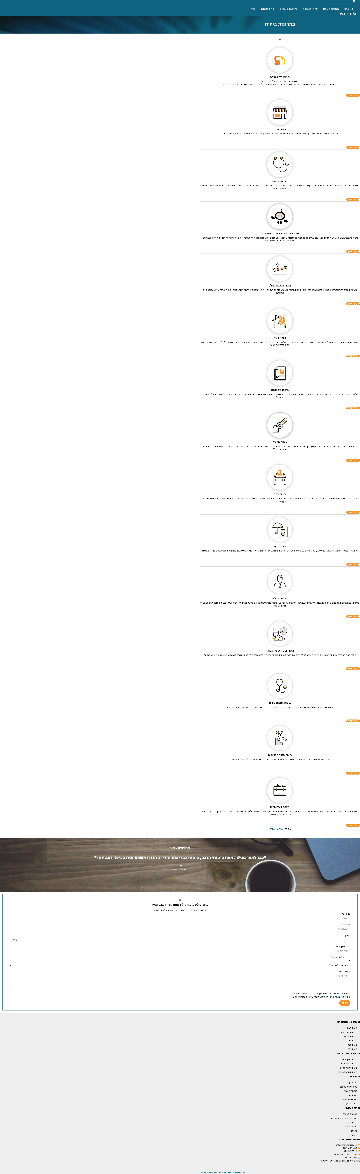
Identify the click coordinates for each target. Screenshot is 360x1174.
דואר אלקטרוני (343, 946)
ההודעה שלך (344, 971)
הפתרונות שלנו (331, 8)
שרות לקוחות (267, 8)
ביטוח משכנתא (350, 1036)
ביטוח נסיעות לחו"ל (348, 1067)
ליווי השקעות (351, 1082)
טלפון (347, 935)
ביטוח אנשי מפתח (349, 1063)
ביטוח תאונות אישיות (348, 1072)
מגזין (253, 8)
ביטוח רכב (352, 1049)
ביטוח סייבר (352, 1040)
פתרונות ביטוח (310, 8)
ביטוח (354, 1135)
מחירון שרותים (351, 1126)
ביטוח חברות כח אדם (347, 1032)
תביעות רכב (351, 1122)
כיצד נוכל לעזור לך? (340, 957)
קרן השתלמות (350, 1095)
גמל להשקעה (351, 1103)
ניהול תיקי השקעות (348, 1086)
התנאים (334, 996)
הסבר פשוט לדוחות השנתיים (344, 1118)
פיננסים (353, 1131)
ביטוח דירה (352, 1028)
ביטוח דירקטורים (349, 1059)
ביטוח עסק (352, 1044)
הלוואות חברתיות (349, 1099)
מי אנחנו (348, 8)
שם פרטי (346, 914)
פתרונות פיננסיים (288, 8)
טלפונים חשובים (350, 1114)
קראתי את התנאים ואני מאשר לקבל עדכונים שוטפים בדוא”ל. (321, 993)
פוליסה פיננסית (350, 1091)
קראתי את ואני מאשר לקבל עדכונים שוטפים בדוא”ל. (319, 997)
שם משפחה (345, 924)
